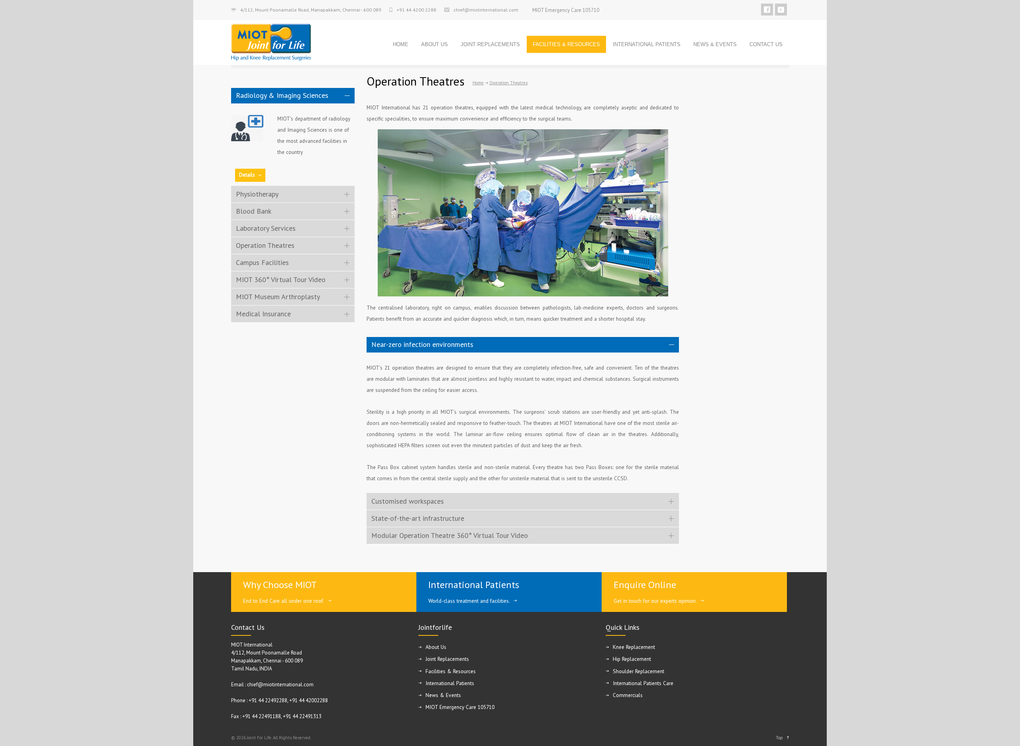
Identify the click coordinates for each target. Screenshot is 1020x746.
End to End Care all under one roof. (283, 600)
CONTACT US (766, 44)
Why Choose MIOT (280, 584)
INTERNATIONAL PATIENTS (647, 44)
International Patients (473, 584)
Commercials (628, 695)
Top (779, 737)
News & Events (443, 695)
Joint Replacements (447, 658)
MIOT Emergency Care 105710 (565, 10)
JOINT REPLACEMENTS (490, 44)
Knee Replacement (634, 647)
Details (247, 174)
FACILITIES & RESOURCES (566, 44)
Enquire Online (645, 584)
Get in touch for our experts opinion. (655, 600)
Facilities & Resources (451, 671)
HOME (400, 44)
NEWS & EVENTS (715, 44)
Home (478, 83)
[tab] (293, 95)
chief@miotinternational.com (485, 10)
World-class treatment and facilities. (469, 600)
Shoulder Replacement (638, 671)
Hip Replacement (632, 658)
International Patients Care (643, 683)
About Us (436, 647)
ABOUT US (434, 44)
